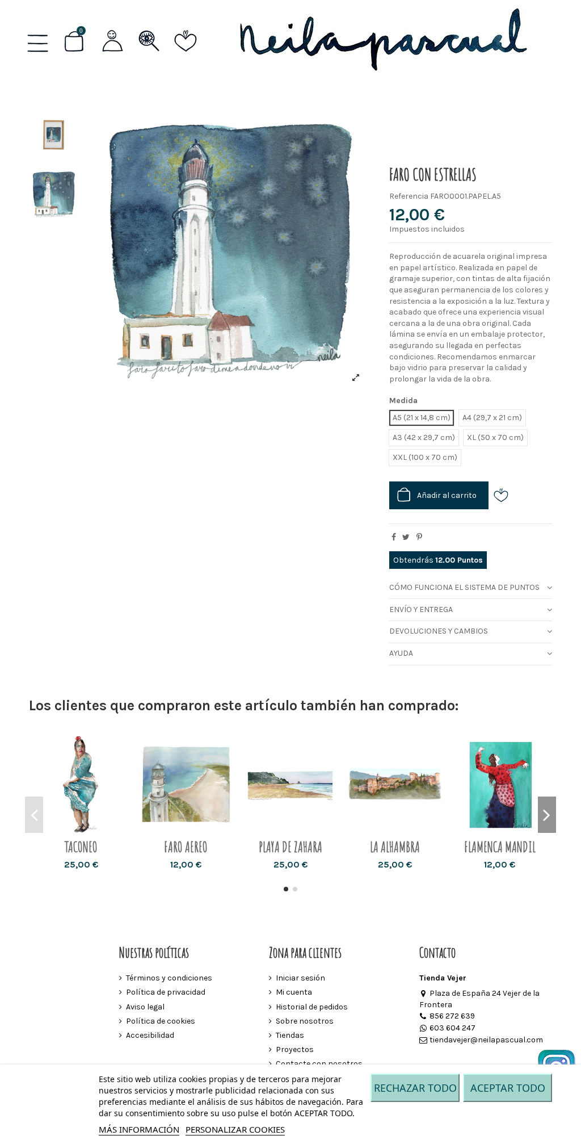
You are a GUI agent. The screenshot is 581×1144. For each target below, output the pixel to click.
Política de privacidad (165, 992)
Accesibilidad (150, 1035)
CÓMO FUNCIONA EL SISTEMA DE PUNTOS (464, 587)
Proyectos (295, 1049)
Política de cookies (160, 1021)
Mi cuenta (294, 992)
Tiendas (290, 1035)
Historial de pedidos (312, 1007)
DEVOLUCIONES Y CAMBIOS (438, 631)
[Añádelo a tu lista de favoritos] (505, 495)
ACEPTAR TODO (507, 1088)
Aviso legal (145, 1007)
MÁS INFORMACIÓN (139, 1129)
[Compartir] (393, 537)
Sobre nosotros (305, 1021)
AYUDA (401, 653)
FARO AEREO (186, 847)
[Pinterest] (419, 537)
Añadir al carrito (447, 495)
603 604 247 (452, 1028)
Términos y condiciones (169, 978)
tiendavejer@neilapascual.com (486, 1040)
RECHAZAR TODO (415, 1088)
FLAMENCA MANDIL (500, 847)
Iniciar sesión (300, 978)
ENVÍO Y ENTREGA (421, 609)
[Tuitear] (406, 537)
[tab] (470, 588)
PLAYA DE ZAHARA (290, 847)
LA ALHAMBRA (395, 847)
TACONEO (81, 847)
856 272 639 (452, 1016)
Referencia (408, 196)
